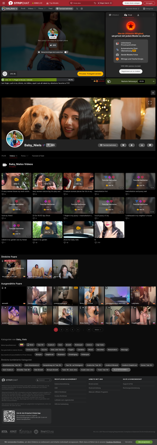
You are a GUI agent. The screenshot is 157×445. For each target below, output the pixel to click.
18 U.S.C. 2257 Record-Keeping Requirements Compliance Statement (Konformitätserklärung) (124, 432)
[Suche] (95, 3)
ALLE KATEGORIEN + (121, 370)
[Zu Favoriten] (5, 73)
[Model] (153, 92)
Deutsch (42, 380)
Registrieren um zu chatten (131, 71)
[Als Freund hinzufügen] (142, 145)
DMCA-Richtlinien (60, 392)
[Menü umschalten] (3, 3)
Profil (23, 8)
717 (98, 242)
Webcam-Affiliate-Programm (98, 392)
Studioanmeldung (95, 388)
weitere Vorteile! (134, 66)
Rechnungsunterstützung (131, 388)
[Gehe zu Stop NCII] (47, 431)
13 (36, 242)
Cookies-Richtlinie (113, 442)
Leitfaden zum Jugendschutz (64, 400)
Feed (50, 8)
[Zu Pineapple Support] (36, 432)
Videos (32, 8)
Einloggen (149, 3)
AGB (56, 388)
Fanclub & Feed (38, 156)
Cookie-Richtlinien (61, 396)
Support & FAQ (128, 384)
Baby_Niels (21, 339)
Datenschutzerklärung (62, 384)
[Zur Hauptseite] (18, 3)
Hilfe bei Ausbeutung (61, 404)
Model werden (93, 384)
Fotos (42, 8)
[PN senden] (150, 145)
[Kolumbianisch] (22, 345)
